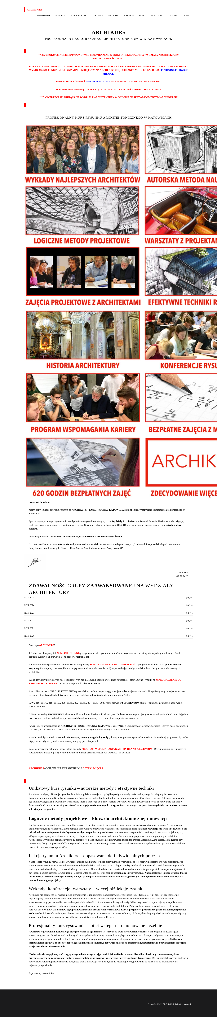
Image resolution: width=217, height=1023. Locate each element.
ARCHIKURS (34, 9)
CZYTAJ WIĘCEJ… (94, 768)
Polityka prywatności (183, 1004)
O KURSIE (94, 683)
